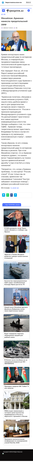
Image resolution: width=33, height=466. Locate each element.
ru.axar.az (15, 188)
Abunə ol (28, 2)
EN (4, 14)
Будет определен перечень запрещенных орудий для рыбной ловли (14, 335)
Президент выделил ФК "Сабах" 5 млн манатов (16, 387)
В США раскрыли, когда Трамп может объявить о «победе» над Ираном (15, 230)
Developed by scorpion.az (22, 453)
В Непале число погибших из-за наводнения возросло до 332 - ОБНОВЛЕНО (15, 362)
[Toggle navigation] (3, 10)
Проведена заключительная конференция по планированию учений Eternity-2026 (15, 441)
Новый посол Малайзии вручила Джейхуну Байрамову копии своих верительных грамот (16, 309)
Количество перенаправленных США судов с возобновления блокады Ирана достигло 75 (15, 282)
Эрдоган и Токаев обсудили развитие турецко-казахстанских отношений (16, 256)
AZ (2, 14)
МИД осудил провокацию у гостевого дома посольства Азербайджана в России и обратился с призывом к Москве (15, 413)
